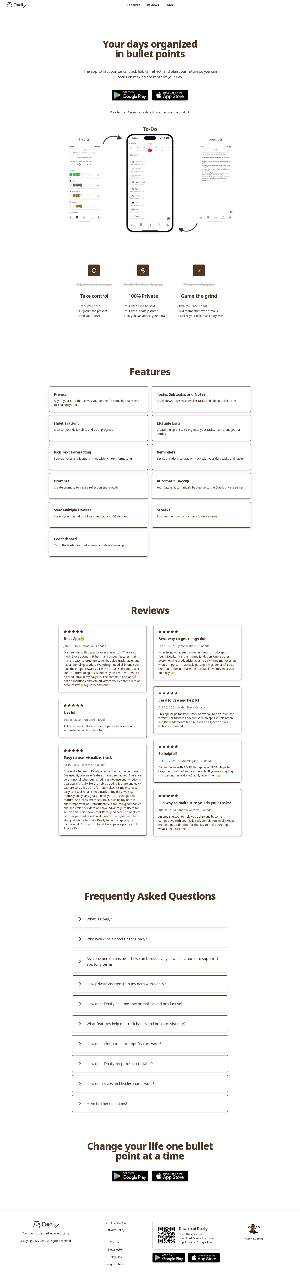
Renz (260, 1239)
